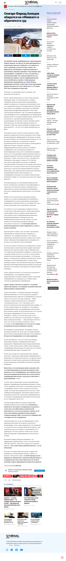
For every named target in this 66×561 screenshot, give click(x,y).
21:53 (49, 175)
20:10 (49, 263)
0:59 (49, 16)
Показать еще (53, 288)
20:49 (49, 238)
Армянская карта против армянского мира (53, 281)
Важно (27, 494)
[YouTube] (21, 550)
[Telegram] (12, 550)
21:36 (49, 184)
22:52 (49, 137)
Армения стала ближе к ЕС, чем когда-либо (52, 57)
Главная (6, 9)
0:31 (49, 53)
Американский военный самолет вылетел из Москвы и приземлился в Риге (53, 190)
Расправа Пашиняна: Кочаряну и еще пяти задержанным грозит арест (31, 6)
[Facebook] (16, 550)
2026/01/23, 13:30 (9, 509)
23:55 (49, 92)
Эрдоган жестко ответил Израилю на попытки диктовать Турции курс (52, 213)
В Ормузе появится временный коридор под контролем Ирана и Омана (53, 256)
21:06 (49, 219)
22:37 (49, 146)
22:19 (49, 153)
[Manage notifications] (62, 557)
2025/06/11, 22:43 (29, 505)
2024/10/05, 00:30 (9, 524)
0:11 (48, 71)
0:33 (49, 39)
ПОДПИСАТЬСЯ (39, 470)
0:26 (49, 62)
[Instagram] (7, 550)
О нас (11, 545)
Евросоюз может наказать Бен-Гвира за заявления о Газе (53, 141)
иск (6, 480)
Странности (11, 9)
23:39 (49, 102)
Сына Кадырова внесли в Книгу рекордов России (8, 521)
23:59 (49, 81)
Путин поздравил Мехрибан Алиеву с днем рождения (53, 179)
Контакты (17, 545)
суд (9, 480)
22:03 (49, 163)
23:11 (49, 127)
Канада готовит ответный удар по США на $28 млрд (52, 233)
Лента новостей (53, 13)
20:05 (49, 277)
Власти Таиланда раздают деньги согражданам (35, 521)
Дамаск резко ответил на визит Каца (52, 35)
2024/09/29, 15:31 (36, 524)
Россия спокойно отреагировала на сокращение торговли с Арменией (52, 244)
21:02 (49, 229)
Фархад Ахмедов (16, 480)
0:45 (49, 31)
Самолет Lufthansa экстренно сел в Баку (52, 66)
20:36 (49, 250)
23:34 (49, 116)
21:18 (49, 207)
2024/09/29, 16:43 (23, 526)
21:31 (49, 196)
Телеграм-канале (13, 471)
